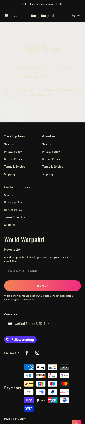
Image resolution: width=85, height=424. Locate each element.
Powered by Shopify (15, 418)
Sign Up (42, 285)
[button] (6, 15)
